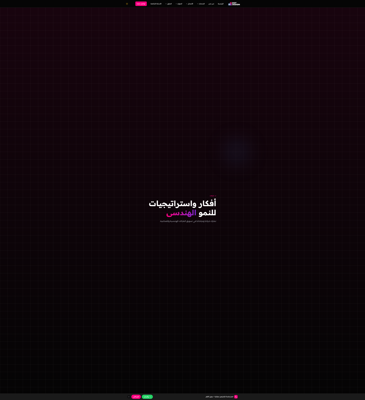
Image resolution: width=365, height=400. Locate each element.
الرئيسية (220, 4)
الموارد (179, 4)
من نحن (211, 4)
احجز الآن (136, 397)
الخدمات (202, 4)
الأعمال (190, 4)
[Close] (128, 396)
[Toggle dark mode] (127, 4)
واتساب (146, 397)
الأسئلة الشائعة (156, 4)
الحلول (169, 4)
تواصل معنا (141, 4)
